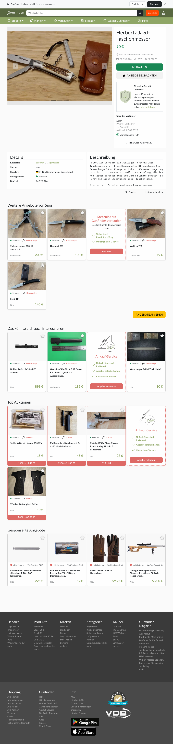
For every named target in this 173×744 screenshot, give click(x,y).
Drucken (132, 192)
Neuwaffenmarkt (15, 719)
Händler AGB (77, 700)
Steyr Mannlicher (68, 636)
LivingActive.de (14, 633)
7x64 (115, 636)
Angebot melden (155, 192)
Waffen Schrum (14, 636)
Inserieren (152, 13)
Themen (11, 713)
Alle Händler (13, 706)
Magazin (90, 20)
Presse (42, 722)
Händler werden (47, 700)
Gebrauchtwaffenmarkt (18, 722)
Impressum (76, 709)
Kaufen (141, 67)
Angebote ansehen (149, 314)
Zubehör (40, 162)
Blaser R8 (38, 626)
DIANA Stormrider (43, 642)
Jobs (41, 716)
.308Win (117, 626)
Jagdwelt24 (13, 626)
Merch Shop (45, 726)
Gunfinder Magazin (48, 713)
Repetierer (91, 626)
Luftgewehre (92, 636)
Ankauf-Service (46, 709)
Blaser (63, 633)
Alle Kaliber (13, 709)
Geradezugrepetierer (96, 642)
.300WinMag (119, 633)
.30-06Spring (119, 629)
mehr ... (11, 646)
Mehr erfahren (148, 107)
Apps (41, 719)
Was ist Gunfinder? (119, 20)
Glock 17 (38, 633)
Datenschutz (77, 703)
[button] (162, 13)
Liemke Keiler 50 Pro (44, 636)
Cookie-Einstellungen (81, 706)
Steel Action (66, 639)
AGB (73, 696)
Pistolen (90, 639)
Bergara (64, 642)
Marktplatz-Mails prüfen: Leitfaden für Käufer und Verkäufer (151, 640)
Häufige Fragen (78, 713)
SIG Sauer (65, 629)
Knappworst (13, 629)
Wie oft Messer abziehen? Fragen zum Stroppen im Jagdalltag (151, 663)
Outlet (10, 716)
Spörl (119, 120)
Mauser (64, 626)
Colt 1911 (39, 639)
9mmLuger (118, 642)
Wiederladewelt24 (16, 642)
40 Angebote (122, 127)
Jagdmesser (53, 162)
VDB (9, 639)
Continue (154, 4)
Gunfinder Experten (48, 706)
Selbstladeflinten (94, 633)
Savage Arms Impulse (44, 646)
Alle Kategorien (14, 700)
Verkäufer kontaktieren (141, 143)
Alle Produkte (14, 703)
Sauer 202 (39, 629)
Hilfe (145, 20)
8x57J (116, 639)
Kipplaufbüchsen (94, 629)
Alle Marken (13, 696)
